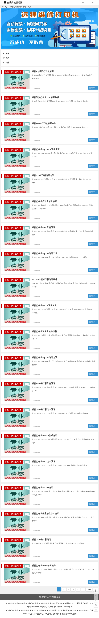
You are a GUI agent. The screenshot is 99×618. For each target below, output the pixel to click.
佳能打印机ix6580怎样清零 (44, 435)
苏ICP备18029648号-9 (62, 607)
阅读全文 (92, 88)
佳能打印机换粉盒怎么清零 (44, 201)
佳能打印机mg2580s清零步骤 (46, 149)
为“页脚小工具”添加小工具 (49, 597)
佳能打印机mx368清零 (42, 487)
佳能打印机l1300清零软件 (44, 565)
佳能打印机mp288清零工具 (44, 253)
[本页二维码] (96, 609)
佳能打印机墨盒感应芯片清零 (45, 513)
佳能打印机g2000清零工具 (44, 305)
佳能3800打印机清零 (41, 539)
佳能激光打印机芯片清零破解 (45, 97)
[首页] (96, 591)
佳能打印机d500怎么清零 (43, 461)
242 (89, 589)
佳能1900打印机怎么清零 (43, 409)
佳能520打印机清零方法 (43, 175)
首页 (6, 7)
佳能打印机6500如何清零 (43, 227)
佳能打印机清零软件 (18, 7)
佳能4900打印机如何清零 (43, 383)
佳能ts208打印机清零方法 (44, 123)
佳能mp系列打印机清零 (43, 71)
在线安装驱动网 (14, 2)
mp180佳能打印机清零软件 (44, 279)
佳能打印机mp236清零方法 (44, 357)
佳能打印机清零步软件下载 (44, 331)
